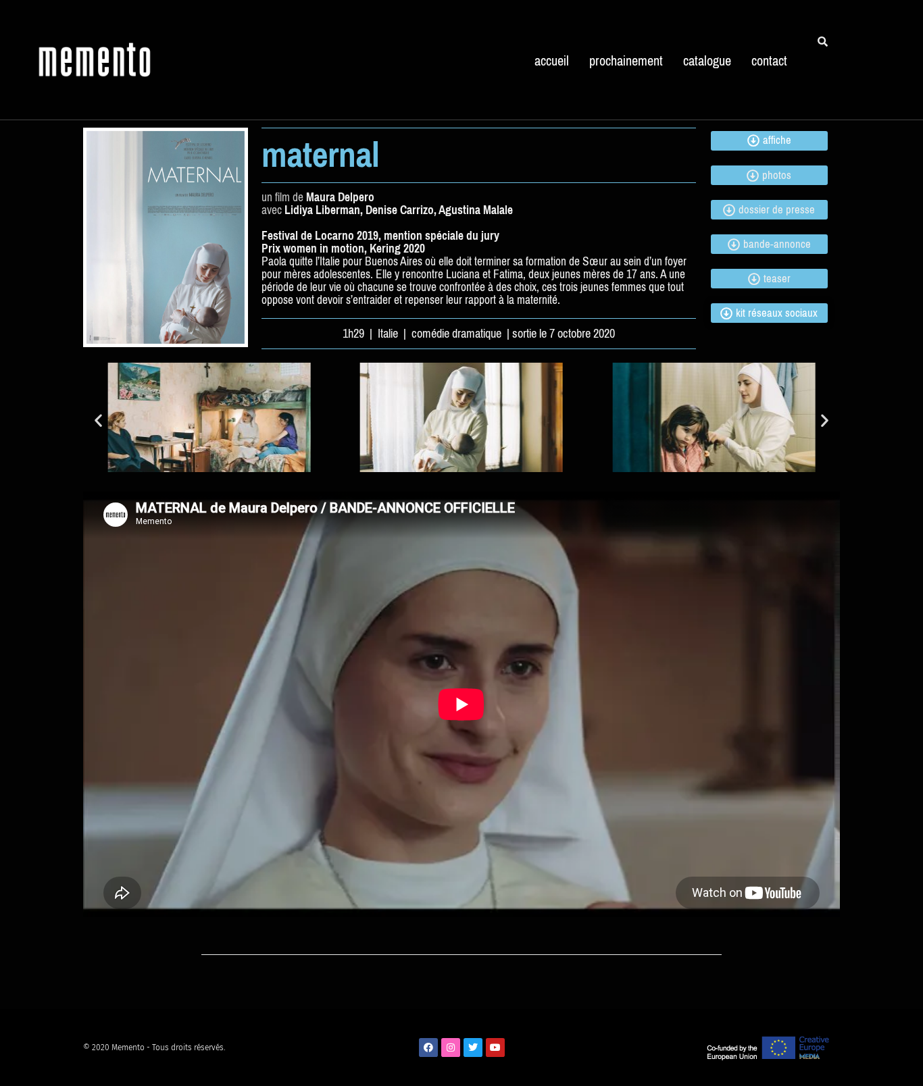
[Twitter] (473, 1047)
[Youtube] (495, 1047)
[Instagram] (450, 1047)
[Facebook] (428, 1047)
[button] (98, 420)
